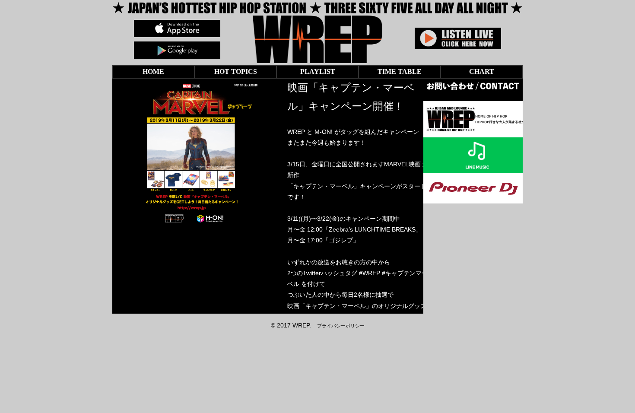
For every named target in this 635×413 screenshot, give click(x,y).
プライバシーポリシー (341, 325)
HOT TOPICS (235, 71)
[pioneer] (473, 197)
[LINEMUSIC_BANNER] (477, 167)
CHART (481, 71)
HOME (153, 71)
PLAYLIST (317, 71)
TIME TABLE (400, 71)
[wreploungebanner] (477, 131)
